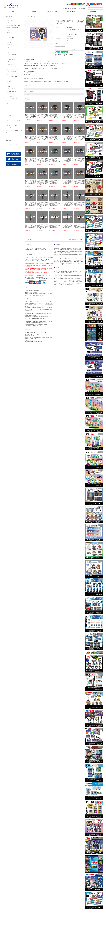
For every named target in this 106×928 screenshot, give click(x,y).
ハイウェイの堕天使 (11, 54)
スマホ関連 (9, 128)
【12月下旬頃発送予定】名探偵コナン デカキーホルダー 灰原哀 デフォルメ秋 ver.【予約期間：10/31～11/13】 (67, 226)
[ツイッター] (13, 161)
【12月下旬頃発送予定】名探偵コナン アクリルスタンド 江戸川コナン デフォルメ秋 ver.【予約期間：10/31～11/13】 (79, 182)
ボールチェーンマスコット (13, 101)
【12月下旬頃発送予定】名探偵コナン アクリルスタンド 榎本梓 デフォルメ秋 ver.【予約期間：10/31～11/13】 (42, 160)
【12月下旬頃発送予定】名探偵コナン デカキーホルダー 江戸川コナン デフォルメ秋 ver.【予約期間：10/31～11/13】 (79, 226)
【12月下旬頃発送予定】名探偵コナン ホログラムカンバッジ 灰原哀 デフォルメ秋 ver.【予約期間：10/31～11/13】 (79, 138)
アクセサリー (10, 118)
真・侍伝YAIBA (10, 37)
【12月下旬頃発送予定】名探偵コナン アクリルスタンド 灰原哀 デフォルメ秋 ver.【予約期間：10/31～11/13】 (67, 182)
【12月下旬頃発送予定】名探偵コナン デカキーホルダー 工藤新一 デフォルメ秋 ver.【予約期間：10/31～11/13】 (54, 226)
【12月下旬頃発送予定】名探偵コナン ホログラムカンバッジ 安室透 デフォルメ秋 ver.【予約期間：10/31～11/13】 (42, 138)
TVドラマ (9, 44)
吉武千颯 (9, 42)
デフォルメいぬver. (11, 88)
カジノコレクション (11, 66)
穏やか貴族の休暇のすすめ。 (13, 25)
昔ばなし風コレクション (12, 64)
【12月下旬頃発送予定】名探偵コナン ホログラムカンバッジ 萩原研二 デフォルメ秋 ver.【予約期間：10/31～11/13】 (67, 116)
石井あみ (9, 22)
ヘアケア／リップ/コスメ (13, 125)
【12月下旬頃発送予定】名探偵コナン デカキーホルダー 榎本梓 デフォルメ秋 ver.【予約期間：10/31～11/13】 (30, 204)
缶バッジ (9, 103)
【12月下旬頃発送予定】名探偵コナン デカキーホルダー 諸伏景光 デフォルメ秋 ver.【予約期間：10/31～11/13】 (67, 204)
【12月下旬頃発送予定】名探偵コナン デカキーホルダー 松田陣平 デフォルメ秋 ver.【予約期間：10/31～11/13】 (79, 204)
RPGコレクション (11, 61)
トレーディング (10, 105)
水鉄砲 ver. (9, 86)
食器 (8, 135)
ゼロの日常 (9, 83)
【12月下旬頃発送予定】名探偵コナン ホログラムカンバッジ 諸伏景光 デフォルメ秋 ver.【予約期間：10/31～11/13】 (79, 116)
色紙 (8, 110)
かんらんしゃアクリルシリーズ (14, 120)
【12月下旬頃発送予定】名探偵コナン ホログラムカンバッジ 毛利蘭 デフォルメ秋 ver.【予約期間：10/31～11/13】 (54, 138)
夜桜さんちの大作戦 (11, 71)
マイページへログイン (74, 8)
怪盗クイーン (10, 30)
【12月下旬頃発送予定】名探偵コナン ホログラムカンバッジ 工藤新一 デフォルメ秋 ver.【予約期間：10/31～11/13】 (67, 138)
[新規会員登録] (13, 155)
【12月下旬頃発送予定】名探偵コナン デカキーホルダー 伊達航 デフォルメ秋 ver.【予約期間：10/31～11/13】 (42, 204)
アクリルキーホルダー (12, 98)
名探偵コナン (33, 16)
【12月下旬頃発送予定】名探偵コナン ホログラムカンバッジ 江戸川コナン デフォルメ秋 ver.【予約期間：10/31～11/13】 (30, 160)
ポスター (9, 123)
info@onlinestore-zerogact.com (35, 341)
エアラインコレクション (12, 69)
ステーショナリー (11, 113)
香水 (8, 47)
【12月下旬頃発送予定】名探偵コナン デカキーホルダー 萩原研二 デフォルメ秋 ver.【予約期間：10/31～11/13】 (54, 204)
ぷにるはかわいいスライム (13, 35)
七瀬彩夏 (9, 32)
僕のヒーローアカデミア (12, 79)
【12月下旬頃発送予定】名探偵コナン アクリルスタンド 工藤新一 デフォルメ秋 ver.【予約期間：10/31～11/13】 (54, 182)
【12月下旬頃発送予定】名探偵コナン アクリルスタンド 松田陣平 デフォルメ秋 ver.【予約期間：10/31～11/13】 (79, 160)
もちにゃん (9, 39)
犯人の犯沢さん (10, 81)
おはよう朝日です (11, 20)
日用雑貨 (9, 115)
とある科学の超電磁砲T (12, 76)
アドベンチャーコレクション (13, 57)
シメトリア (9, 49)
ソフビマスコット (11, 93)
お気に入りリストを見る (12, 144)
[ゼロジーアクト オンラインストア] (11, 8)
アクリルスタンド (11, 96)
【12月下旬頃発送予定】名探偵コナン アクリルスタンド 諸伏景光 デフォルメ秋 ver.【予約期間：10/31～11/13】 (67, 160)
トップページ (26, 16)
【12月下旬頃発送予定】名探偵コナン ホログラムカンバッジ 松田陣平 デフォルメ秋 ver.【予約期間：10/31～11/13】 (30, 138)
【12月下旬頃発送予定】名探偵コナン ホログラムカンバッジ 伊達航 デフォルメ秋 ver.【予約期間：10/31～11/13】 (54, 116)
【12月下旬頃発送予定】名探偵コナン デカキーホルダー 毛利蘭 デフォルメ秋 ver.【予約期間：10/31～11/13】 (42, 226)
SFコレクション (11, 59)
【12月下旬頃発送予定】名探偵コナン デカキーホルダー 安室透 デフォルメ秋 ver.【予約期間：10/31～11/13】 (30, 226)
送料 (66, 8)
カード (8, 108)
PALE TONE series (11, 91)
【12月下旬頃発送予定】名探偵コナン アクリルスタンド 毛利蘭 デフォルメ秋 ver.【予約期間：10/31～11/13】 (42, 182)
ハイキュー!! (10, 74)
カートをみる (83, 8)
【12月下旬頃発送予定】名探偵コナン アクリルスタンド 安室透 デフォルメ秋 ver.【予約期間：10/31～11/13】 (30, 182)
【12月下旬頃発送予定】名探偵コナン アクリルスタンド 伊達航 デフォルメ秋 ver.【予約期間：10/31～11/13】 (54, 160)
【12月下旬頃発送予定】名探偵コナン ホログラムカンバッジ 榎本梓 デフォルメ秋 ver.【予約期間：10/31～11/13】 (42, 116)
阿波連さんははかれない (12, 27)
